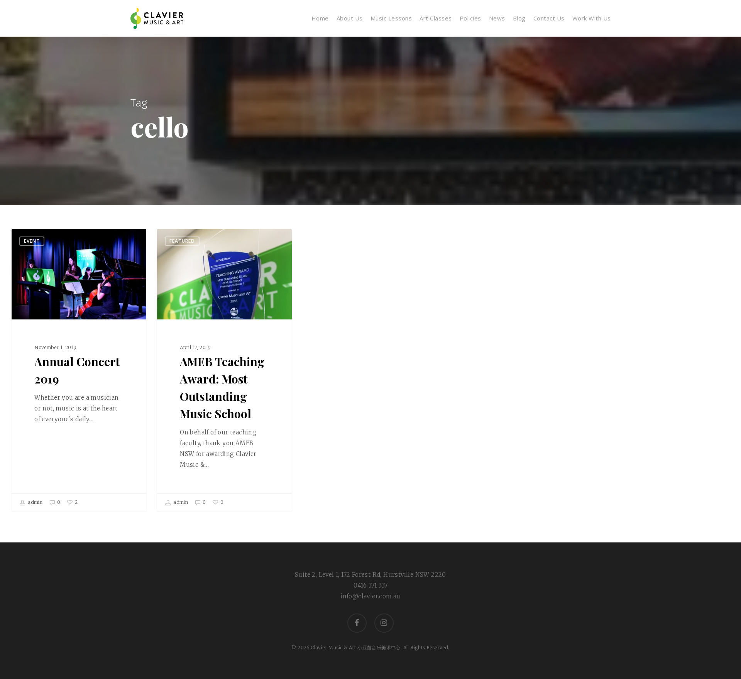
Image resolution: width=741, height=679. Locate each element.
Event (32, 241)
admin (34, 502)
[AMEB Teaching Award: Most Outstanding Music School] (224, 370)
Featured (182, 241)
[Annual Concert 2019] (79, 370)
